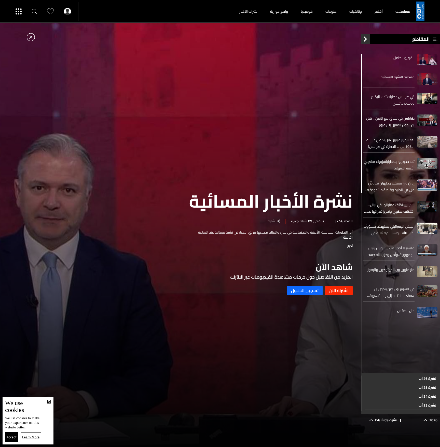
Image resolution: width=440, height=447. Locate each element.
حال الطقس (406, 310)
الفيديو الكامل (404, 57)
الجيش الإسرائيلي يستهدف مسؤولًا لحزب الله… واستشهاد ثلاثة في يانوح (389, 229)
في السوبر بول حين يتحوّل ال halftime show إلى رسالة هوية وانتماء (392, 292)
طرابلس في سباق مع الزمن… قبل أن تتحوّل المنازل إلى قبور (390, 121)
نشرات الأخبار (248, 11)
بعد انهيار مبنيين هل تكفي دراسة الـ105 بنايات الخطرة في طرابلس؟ (390, 143)
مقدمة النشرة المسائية (398, 77)
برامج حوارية (279, 11)
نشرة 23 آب (427, 405)
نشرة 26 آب (427, 379)
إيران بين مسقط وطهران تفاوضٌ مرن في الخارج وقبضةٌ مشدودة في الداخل (389, 186)
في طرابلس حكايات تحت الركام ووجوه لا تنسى (393, 100)
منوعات (331, 11)
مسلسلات (402, 11)
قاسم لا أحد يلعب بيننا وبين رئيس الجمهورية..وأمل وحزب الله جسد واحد (391, 251)
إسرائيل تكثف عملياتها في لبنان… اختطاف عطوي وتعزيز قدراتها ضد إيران (391, 208)
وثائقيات (355, 11)
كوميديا (307, 11)
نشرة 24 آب (427, 396)
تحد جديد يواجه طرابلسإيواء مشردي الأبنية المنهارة (389, 164)
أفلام (379, 11)
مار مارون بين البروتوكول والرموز (391, 269)
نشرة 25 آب (427, 387)
